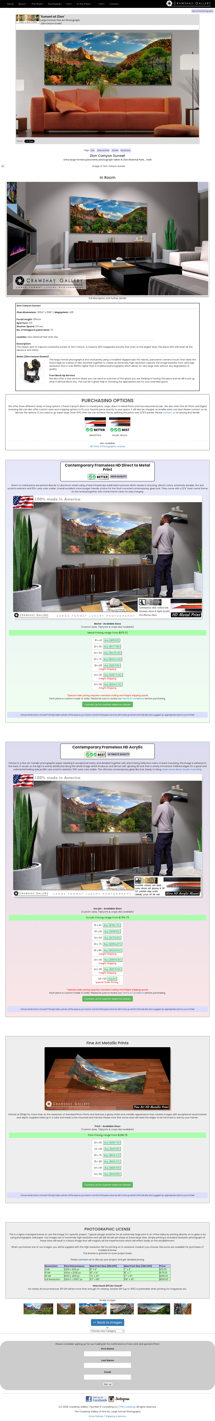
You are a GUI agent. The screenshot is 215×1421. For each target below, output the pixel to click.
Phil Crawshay (127, 1406)
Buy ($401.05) (112, 1148)
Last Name (107, 1360)
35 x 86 (107, 667)
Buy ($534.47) (112, 1155)
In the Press (83, 4)
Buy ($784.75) (112, 925)
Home (10, 4)
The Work (36, 4)
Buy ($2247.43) (112, 659)
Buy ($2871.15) (112, 665)
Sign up (108, 1384)
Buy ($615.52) (112, 640)
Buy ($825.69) (112, 1167)
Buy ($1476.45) (112, 652)
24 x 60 (107, 652)
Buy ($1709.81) (112, 937)
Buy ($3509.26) (113, 959)
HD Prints (95, 446)
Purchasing (54, 4)
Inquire (112, 978)
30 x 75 (107, 659)
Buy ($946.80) (112, 1174)
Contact (114, 4)
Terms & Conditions (133, 698)
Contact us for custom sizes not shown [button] (107, 704)
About (21, 4)
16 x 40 (107, 640)
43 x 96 (107, 686)
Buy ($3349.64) (112, 950)
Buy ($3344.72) (112, 684)
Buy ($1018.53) (112, 931)
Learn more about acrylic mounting (181, 769)
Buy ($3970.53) (112, 969)
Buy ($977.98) (112, 646)
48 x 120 (107, 980)
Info (68, 4)
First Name (107, 1348)
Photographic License (113, 446)
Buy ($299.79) (112, 1142)
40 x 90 (108, 676)
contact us (169, 412)
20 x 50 (107, 646)
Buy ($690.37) (112, 1161)
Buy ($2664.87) (112, 944)
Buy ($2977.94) (113, 674)
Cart (100, 4)
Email (107, 1372)
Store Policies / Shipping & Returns (107, 1416)
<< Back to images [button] (107, 1322)
